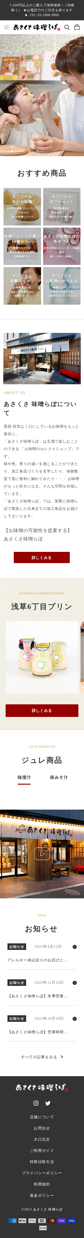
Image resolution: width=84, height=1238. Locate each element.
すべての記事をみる (39, 1057)
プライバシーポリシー (42, 1173)
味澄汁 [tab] (24, 777)
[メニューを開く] (6, 27)
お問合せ (42, 1128)
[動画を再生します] (42, 853)
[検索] (67, 27)
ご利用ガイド (42, 1151)
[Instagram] (35, 1103)
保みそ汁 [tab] (59, 777)
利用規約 (42, 1184)
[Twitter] (48, 1104)
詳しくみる (42, 558)
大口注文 (42, 1139)
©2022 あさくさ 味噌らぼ (42, 1209)
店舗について (42, 1117)
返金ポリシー (42, 1195)
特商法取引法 (42, 1162)
